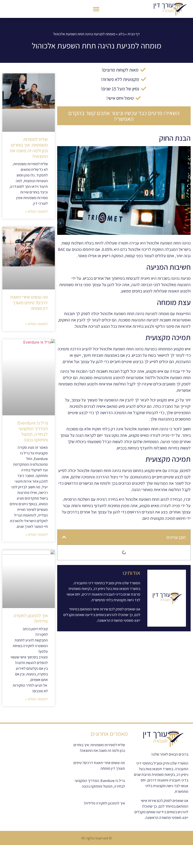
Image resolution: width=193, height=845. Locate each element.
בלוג (121, 34)
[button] (96, 9)
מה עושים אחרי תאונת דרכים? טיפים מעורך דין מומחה (29, 302)
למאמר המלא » (37, 211)
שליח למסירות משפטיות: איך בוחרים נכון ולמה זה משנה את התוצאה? (29, 147)
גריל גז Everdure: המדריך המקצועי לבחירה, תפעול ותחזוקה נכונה (32, 431)
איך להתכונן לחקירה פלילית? (30, 618)
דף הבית (134, 34)
